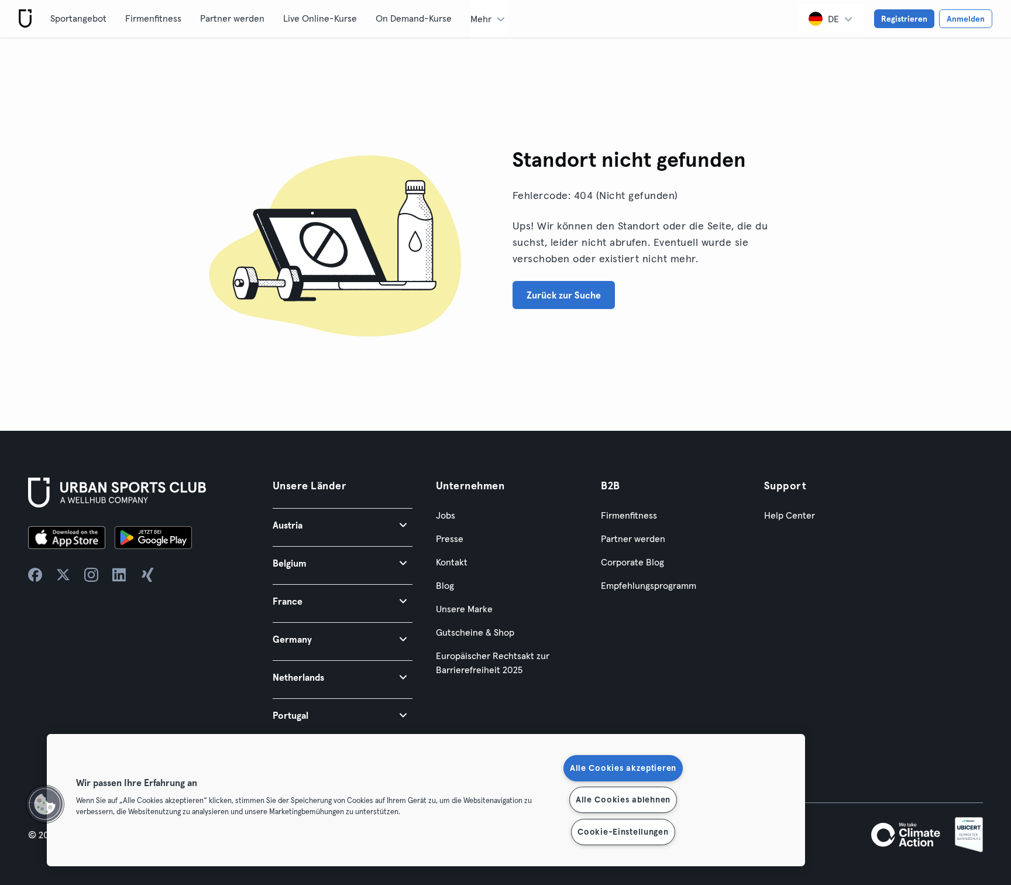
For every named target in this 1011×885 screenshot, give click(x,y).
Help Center (789, 515)
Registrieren (904, 18)
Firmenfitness (153, 18)
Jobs (445, 515)
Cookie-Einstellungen (622, 831)
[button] (342, 524)
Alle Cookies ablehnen (623, 799)
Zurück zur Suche (564, 295)
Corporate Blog (632, 562)
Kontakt (451, 562)
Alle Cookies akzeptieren (623, 768)
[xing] (147, 575)
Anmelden (966, 18)
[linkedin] (119, 575)
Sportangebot (78, 18)
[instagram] (91, 575)
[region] (426, 800)
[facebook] (35, 575)
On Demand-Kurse (414, 18)
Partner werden (232, 18)
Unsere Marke (464, 609)
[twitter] (63, 575)
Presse (449, 538)
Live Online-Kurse (320, 18)
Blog (445, 585)
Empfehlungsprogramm (648, 585)
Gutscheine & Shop (475, 632)
